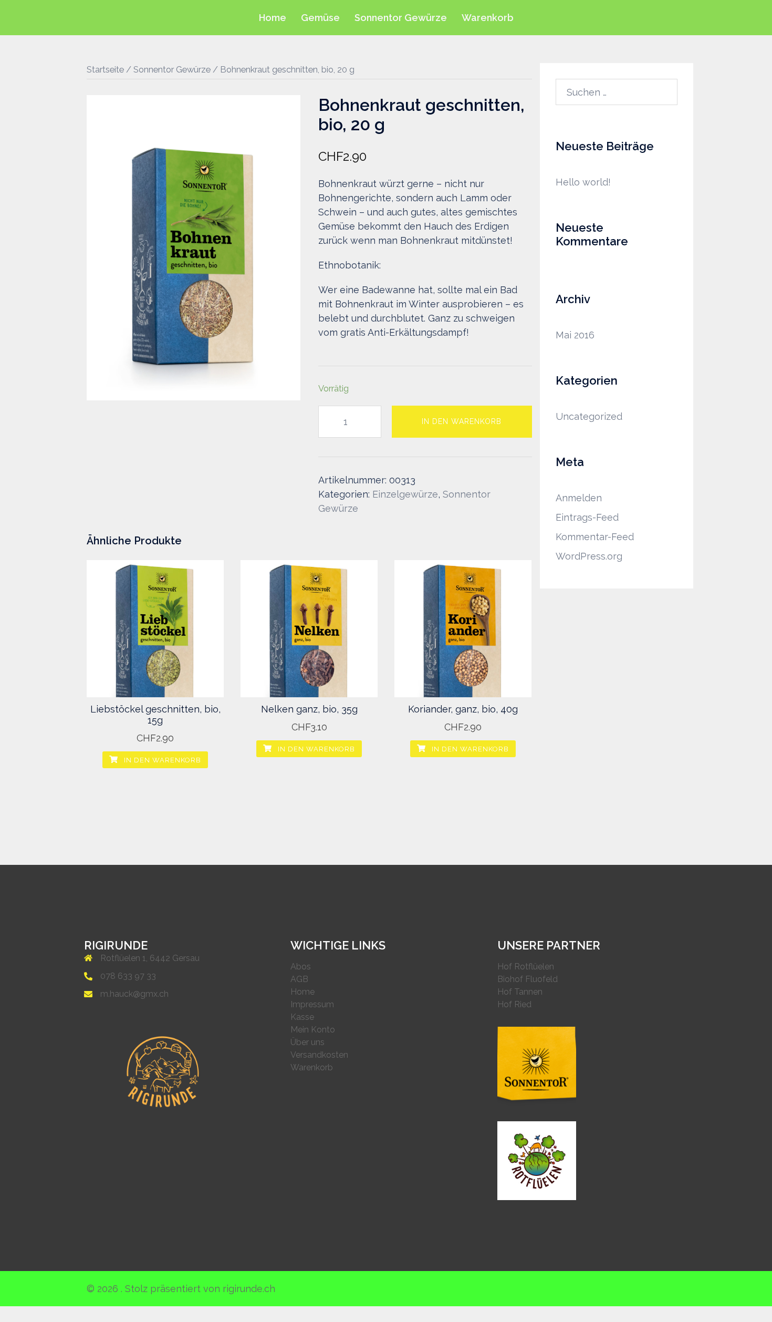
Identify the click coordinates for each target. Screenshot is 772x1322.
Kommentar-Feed (595, 536)
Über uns (307, 1042)
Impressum (312, 1004)
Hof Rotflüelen (525, 967)
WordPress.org (589, 556)
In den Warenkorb (462, 421)
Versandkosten (319, 1055)
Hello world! (583, 182)
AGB (299, 979)
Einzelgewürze (405, 494)
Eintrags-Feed (587, 517)
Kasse (302, 1017)
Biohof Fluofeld (527, 979)
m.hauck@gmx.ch (134, 994)
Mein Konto (312, 1030)
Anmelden (579, 497)
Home (272, 17)
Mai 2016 (575, 334)
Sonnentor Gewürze (400, 17)
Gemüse (320, 17)
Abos (300, 967)
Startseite (105, 69)
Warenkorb (488, 17)
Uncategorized (589, 416)
